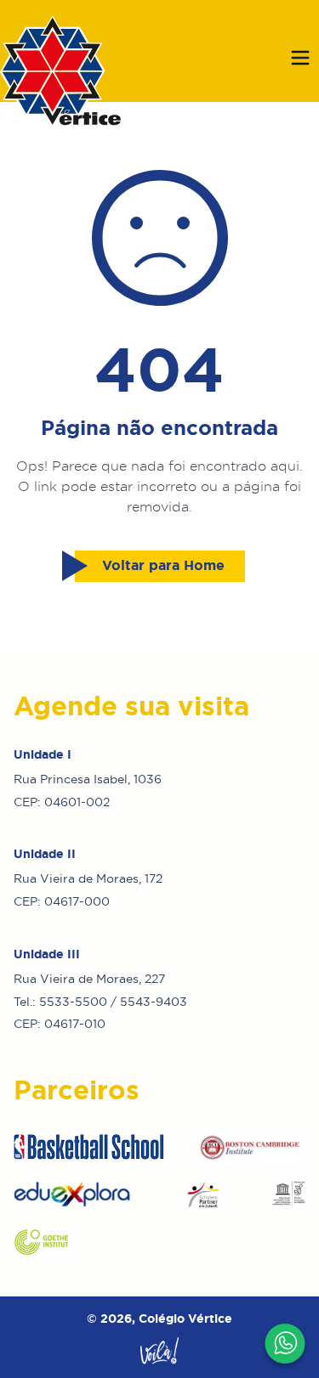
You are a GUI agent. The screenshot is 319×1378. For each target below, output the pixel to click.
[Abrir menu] (300, 57)
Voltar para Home (163, 565)
